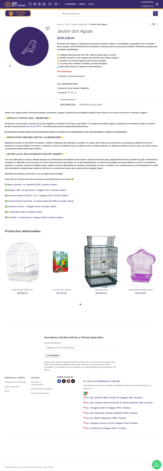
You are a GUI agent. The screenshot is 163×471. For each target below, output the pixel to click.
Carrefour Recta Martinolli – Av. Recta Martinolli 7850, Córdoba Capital (40, 201)
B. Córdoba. (112, 423)
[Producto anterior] (150, 24)
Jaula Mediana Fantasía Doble (140, 290)
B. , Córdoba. (108, 408)
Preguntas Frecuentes (15, 382)
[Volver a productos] (153, 24)
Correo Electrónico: (52, 343)
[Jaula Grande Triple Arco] (22, 261)
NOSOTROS (147, 2)
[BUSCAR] (155, 13)
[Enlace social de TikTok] (44, 4)
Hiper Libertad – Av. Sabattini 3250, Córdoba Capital (32, 184)
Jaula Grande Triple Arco (22, 290)
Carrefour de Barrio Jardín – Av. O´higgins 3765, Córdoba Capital (37, 195)
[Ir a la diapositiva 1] (80, 304)
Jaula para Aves (101, 290)
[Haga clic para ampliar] (10, 65)
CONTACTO (147, 6)
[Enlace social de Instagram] (39, 4)
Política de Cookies (40, 393)
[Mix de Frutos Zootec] (62, 261)
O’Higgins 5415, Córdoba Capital (41, 206)
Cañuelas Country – (16, 206)
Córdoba (106, 418)
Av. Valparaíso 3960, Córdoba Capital (24, 212)
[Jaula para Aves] (101, 261)
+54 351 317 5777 (34, 126)
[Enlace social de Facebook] (30, 4)
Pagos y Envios (12, 386)
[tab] (67, 103)
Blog (7, 391)
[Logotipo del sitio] (15, 4)
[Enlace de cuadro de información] (31, 13)
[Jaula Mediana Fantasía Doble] (140, 261)
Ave (67, 24)
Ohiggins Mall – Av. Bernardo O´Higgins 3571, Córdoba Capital (36, 190)
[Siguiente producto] (156, 24)
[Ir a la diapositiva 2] (82, 304)
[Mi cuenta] (157, 4)
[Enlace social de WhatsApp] (75, 92)
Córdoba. (119, 403)
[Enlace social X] (35, 4)
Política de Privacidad (41, 389)
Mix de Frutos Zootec (62, 290)
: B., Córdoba (114, 397)
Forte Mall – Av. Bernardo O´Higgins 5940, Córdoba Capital (35, 217)
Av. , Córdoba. (112, 413)
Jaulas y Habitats (79, 24)
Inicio (59, 24)
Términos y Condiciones (37, 383)
